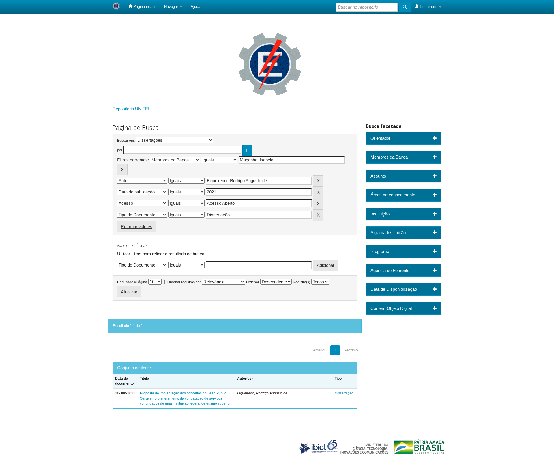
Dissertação (344, 393)
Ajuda (195, 6)
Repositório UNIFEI (131, 108)
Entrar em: (429, 6)
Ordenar (252, 282)
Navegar (171, 6)
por (119, 150)
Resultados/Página (132, 282)
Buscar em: (126, 141)
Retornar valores (136, 226)
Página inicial (144, 6)
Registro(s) (301, 282)
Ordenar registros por (184, 282)
